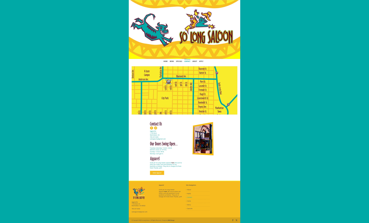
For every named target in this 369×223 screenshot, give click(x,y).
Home (189, 201)
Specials (189, 208)
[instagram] (155, 128)
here (172, 163)
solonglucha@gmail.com (139, 212)
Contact (189, 197)
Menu (189, 205)
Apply (189, 193)
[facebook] (151, 128)
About (189, 190)
